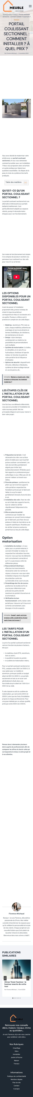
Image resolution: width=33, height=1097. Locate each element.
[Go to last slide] (5, 978)
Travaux (15, 14)
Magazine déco (7, 14)
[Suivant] (27, 978)
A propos (16, 1089)
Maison (16, 1061)
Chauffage (16, 1048)
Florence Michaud (12, 53)
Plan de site (16, 1083)
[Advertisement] (16, 79)
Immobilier (16, 1054)
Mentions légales (16, 1080)
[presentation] (16, 969)
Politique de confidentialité (16, 1076)
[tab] (12, 998)
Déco (16, 1051)
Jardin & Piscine (16, 1058)
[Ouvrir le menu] (30, 6)
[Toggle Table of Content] (24, 182)
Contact (16, 1086)
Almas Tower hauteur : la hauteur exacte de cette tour (15, 984)
